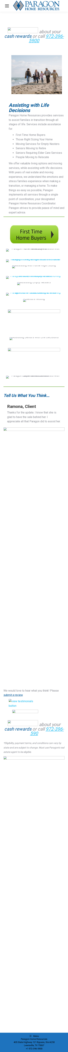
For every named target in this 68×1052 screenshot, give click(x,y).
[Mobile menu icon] (6, 5)
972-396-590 (47, 731)
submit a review (13, 695)
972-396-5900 (46, 38)
